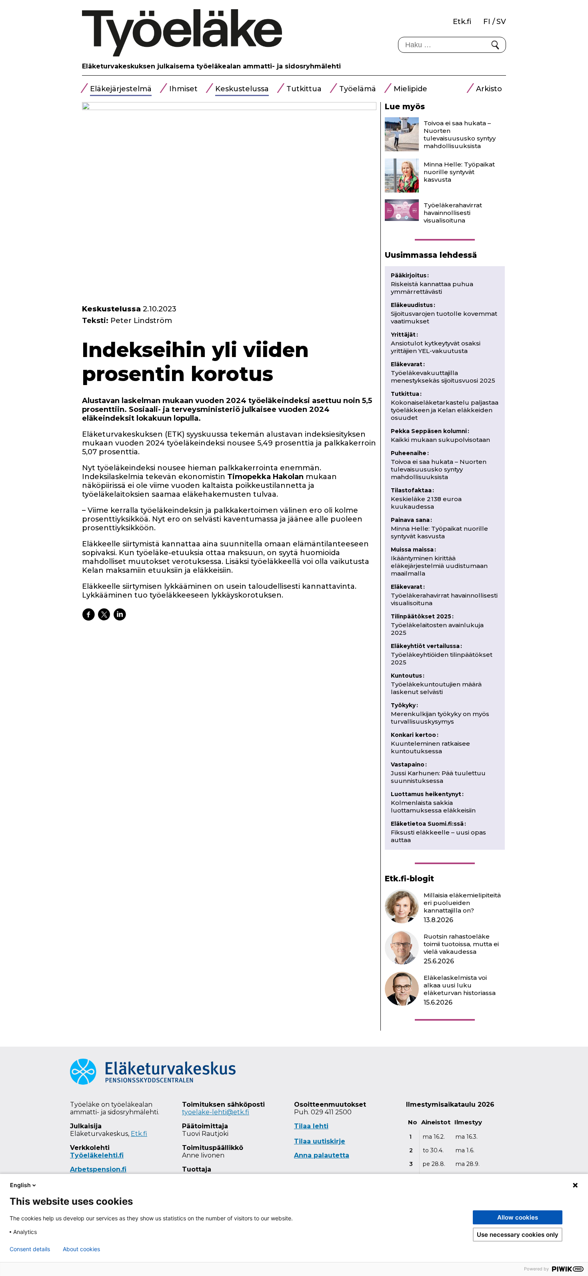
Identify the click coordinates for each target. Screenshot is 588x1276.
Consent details (30, 1249)
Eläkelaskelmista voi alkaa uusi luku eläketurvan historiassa (460, 985)
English (20, 1185)
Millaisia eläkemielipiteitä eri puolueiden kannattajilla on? (462, 902)
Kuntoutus (407, 675)
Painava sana (411, 520)
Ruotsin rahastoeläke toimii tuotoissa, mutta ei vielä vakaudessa (461, 944)
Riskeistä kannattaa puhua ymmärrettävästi (432, 287)
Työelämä (357, 88)
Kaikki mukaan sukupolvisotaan (440, 439)
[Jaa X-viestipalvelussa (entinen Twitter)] (104, 614)
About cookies (81, 1249)
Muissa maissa (413, 549)
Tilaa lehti (311, 1126)
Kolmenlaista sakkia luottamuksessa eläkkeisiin (433, 806)
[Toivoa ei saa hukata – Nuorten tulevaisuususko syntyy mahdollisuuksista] (402, 134)
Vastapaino (409, 764)
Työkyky (404, 705)
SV (501, 21)
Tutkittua (304, 88)
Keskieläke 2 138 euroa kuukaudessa (426, 502)
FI (486, 21)
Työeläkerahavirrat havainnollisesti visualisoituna (453, 212)
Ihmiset (183, 88)
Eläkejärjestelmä (121, 88)
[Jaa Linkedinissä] (119, 614)
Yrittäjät (404, 334)
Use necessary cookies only (517, 1234)
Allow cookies (517, 1217)
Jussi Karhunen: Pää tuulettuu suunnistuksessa (438, 776)
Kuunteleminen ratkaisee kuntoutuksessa (430, 747)
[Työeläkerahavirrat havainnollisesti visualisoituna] (402, 210)
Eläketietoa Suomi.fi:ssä (428, 824)
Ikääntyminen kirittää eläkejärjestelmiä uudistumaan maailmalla (439, 565)
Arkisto (489, 88)
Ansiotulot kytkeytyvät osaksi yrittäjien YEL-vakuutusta (435, 347)
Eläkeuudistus (413, 305)
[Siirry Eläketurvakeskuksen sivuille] (153, 1082)
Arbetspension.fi (98, 1169)
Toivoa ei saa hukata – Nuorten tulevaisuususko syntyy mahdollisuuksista (460, 134)
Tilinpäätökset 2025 (422, 616)
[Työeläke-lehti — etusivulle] (182, 33)
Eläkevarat (408, 364)
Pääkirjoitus (410, 275)
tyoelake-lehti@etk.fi (215, 1112)
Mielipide (410, 88)
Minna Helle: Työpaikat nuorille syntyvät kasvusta (459, 172)
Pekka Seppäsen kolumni (430, 431)
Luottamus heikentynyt (427, 794)
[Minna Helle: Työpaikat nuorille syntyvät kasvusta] (402, 175)
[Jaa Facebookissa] (88, 614)
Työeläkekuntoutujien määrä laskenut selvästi (436, 688)
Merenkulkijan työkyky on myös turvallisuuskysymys (440, 717)
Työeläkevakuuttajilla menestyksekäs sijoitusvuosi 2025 (443, 376)
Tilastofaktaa (412, 490)
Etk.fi (462, 21)
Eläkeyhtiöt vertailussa (426, 646)
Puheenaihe (410, 453)
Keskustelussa (242, 88)
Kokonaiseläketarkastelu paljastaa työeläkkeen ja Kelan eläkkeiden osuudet (444, 410)
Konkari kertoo (414, 735)
